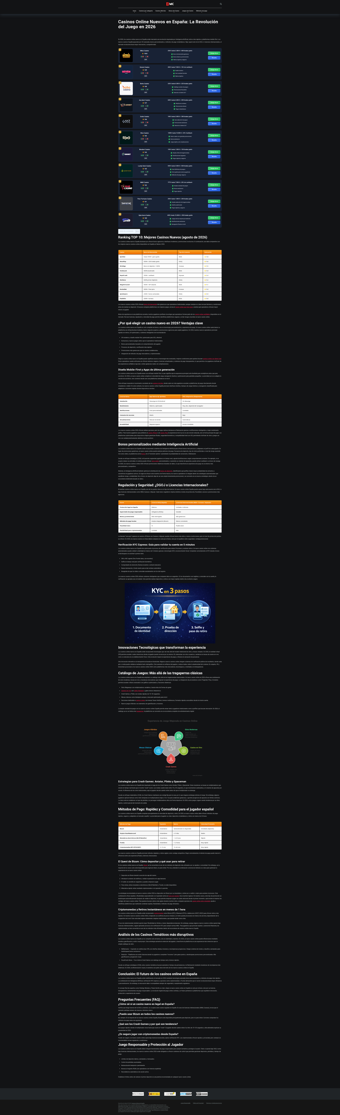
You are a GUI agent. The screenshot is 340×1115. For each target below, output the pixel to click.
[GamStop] (186, 1094)
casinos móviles (158, 383)
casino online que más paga (184, 307)
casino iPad (164, 433)
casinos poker (140, 700)
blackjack (141, 691)
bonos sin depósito (166, 471)
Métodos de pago (201, 11)
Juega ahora (214, 53)
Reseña (214, 58)
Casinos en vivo (126, 691)
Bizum (145, 865)
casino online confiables (202, 314)
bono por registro (174, 896)
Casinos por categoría (146, 11)
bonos (143, 454)
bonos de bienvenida (150, 304)
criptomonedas (158, 913)
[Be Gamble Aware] (138, 1094)
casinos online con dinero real (212, 359)
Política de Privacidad (198, 1103)
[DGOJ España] (154, 1094)
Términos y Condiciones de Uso (214, 1103)
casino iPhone (152, 433)
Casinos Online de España (138, 1103)
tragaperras (140, 711)
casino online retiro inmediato (201, 901)
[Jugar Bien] (170, 1094)
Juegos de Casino (187, 11)
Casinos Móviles (160, 11)
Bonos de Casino (174, 11)
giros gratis (155, 461)
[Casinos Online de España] (170, 4)
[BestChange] (202, 1094)
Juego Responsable (185, 1103)
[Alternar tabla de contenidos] (136, 231)
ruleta (136, 691)
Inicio (134, 11)
